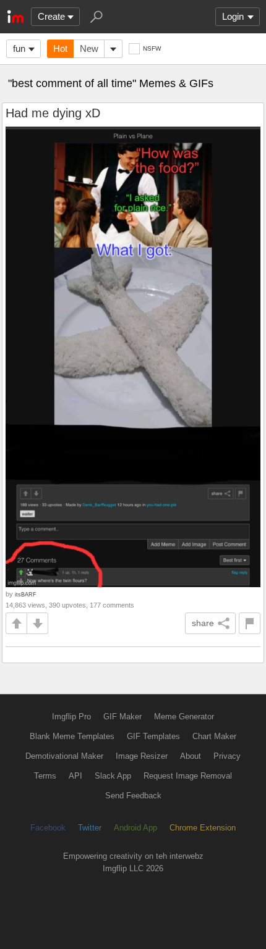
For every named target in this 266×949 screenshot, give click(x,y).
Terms (45, 775)
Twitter (89, 827)
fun (19, 48)
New (89, 48)
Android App (135, 827)
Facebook (48, 827)
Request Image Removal (188, 775)
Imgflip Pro (71, 716)
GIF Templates (153, 736)
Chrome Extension (202, 827)
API (75, 775)
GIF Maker (122, 716)
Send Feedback (133, 795)
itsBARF (25, 594)
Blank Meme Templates (72, 736)
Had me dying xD (53, 113)
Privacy (227, 756)
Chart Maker (214, 736)
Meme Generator (184, 716)
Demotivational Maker (64, 756)
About (190, 756)
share (203, 623)
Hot (60, 48)
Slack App (113, 775)
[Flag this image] (249, 623)
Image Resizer (142, 756)
